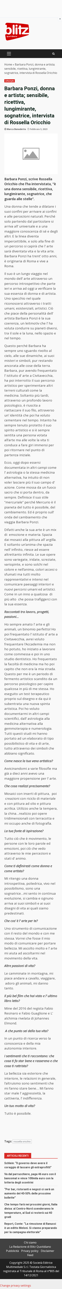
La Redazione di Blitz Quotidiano (30, 1247)
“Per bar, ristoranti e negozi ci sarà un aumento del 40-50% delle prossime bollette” (29, 1193)
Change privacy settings (15, 1285)
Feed (30, 1255)
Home (8, 64)
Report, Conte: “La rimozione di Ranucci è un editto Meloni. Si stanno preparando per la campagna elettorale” (30, 1228)
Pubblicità (12, 1251)
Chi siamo (30, 1242)
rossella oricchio (22, 1141)
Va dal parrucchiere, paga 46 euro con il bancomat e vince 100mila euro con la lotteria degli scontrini (30, 1178)
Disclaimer (47, 1251)
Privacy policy (29, 1251)
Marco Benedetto (16, 129)
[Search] (53, 53)
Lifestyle (9, 81)
